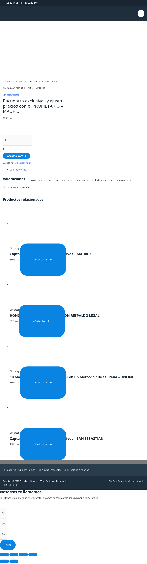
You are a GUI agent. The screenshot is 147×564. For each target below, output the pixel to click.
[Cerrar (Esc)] (32, 554)
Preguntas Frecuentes (49, 469)
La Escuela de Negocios (76, 469)
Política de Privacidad (56, 481)
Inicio (6, 81)
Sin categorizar (19, 81)
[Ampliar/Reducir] (4, 554)
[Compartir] (23, 554)
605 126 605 (11, 3)
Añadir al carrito (16, 155)
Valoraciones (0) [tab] (18, 169)
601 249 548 (29, 3)
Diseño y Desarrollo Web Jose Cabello (126, 481)
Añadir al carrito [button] (43, 259)
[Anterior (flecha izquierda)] (4, 561)
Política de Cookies (12, 484)
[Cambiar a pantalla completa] (13, 554)
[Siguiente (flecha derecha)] (13, 561)
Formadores (9, 469)
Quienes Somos (26, 469)
